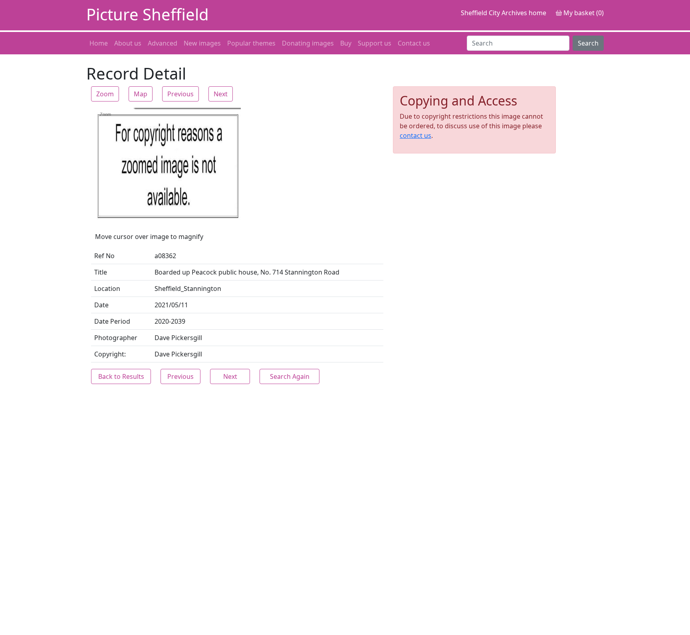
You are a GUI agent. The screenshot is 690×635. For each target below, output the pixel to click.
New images (202, 43)
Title (100, 272)
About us (127, 43)
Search (588, 43)
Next (221, 94)
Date (101, 305)
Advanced (162, 43)
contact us (415, 135)
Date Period (112, 321)
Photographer (115, 337)
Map (140, 94)
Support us (374, 43)
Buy (345, 43)
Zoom (105, 94)
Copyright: (110, 354)
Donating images (308, 43)
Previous (180, 94)
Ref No (104, 255)
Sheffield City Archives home (503, 12)
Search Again (289, 376)
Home (98, 43)
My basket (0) (583, 12)
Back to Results (121, 376)
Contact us (414, 43)
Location (107, 288)
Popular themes (251, 43)
